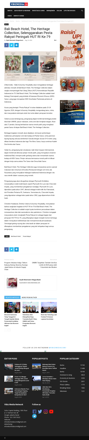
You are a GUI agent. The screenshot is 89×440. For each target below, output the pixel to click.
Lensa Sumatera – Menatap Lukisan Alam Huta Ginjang (49, 378)
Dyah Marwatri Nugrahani (14, 40)
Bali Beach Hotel (16, 236)
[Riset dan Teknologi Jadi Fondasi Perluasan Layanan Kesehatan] (49, 307)
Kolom (59, 11)
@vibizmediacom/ (57, 347)
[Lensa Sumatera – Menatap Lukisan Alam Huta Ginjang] (36, 378)
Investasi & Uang (38, 11)
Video (10, 16)
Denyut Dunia (19, 16)
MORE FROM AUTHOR (29, 297)
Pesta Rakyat (27, 236)
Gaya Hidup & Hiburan (22, 11)
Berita (10, 11)
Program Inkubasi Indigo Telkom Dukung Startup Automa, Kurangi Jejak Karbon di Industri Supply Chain (15, 266)
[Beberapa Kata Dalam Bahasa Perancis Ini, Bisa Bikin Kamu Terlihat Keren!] (36, 366)
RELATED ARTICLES (12, 297)
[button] (82, 11)
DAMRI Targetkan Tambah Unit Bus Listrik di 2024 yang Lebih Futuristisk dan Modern (44, 265)
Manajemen (51, 11)
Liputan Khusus (69, 11)
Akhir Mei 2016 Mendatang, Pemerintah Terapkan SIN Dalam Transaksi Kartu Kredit (48, 391)
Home (6, 21)
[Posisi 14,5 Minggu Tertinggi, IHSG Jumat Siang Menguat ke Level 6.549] (8, 379)
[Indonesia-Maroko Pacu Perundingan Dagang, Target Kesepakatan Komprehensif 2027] (8, 391)
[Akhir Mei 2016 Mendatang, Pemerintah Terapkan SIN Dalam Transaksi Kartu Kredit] (36, 388)
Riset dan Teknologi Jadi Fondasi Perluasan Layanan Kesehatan (49, 317)
